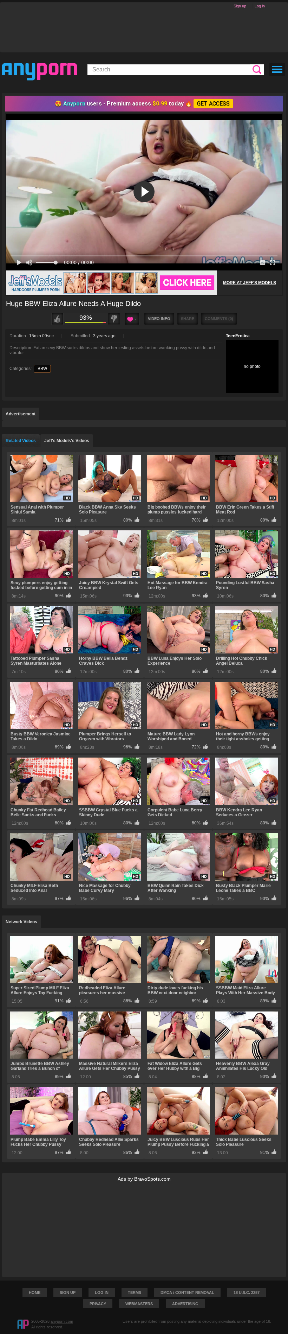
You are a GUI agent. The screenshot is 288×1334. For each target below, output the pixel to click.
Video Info (159, 319)
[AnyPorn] (39, 72)
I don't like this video (114, 319)
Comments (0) (219, 319)
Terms (134, 1292)
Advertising (185, 1304)
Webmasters (139, 1304)
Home (34, 1292)
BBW (42, 368)
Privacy (98, 1304)
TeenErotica (238, 335)
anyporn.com (62, 1321)
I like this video (57, 319)
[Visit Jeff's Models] (111, 282)
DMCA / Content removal (187, 1292)
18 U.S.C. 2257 (247, 1292)
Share (187, 319)
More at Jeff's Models (249, 282)
